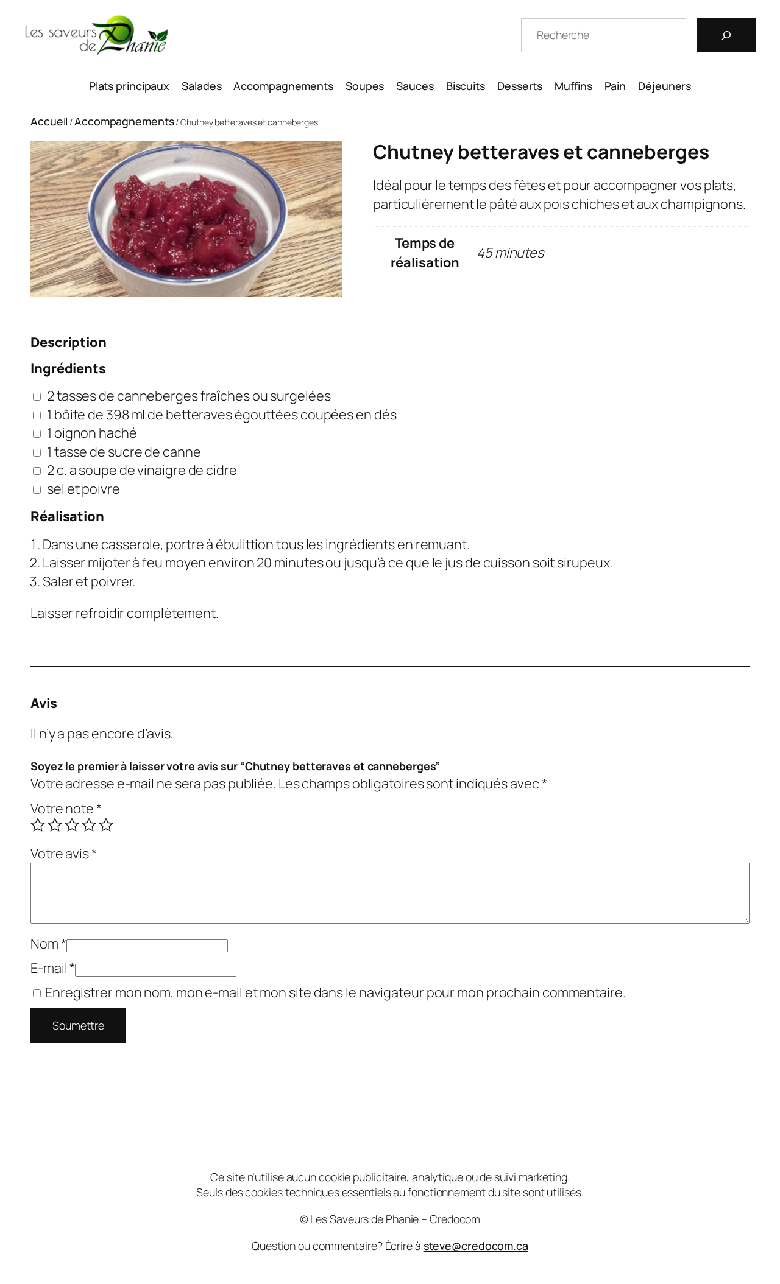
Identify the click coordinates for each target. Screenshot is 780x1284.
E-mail (52, 968)
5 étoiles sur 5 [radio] (106, 825)
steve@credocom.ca (476, 1245)
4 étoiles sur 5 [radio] (89, 825)
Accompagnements (124, 121)
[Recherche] (726, 35)
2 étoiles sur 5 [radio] (55, 825)
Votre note (66, 808)
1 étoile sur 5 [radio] (37, 825)
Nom (48, 944)
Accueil (49, 121)
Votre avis (63, 853)
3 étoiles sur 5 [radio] (72, 825)
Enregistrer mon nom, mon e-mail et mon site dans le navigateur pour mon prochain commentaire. (335, 992)
